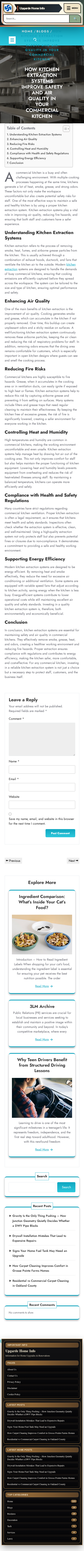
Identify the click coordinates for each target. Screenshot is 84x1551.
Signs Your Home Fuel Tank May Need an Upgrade (31, 1426)
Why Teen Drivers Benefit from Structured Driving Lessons (42, 1065)
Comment (16, 718)
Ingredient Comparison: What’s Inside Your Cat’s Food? (42, 901)
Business (11, 1513)
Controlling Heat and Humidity (29, 149)
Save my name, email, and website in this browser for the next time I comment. (41, 821)
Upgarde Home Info (32, 8)
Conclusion (16, 163)
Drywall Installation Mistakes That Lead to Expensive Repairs (35, 1420)
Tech (9, 1526)
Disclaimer (12, 1388)
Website (14, 796)
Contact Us (12, 1375)
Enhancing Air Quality (23, 139)
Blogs (43, 31)
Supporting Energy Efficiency (28, 158)
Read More (42, 986)
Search (42, 1176)
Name (14, 761)
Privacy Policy (14, 1381)
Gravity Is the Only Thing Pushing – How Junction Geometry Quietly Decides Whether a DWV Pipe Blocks (41, 1221)
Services (11, 1532)
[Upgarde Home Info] (8, 8)
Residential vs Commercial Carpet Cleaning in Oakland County (36, 1439)
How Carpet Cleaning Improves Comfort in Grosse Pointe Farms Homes (41, 1432)
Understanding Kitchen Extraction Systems (36, 134)
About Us (11, 1369)
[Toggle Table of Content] (64, 128)
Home (27, 31)
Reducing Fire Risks (22, 144)
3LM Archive (42, 1006)
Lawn (10, 1538)
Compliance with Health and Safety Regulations (39, 153)
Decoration (12, 1520)
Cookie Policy (13, 1394)
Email (14, 779)
